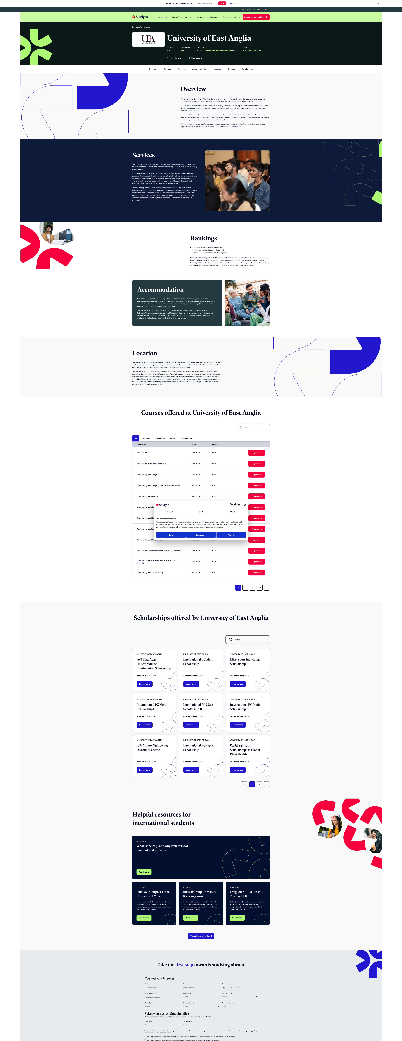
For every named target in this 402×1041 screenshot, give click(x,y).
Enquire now (257, 453)
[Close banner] (245, 505)
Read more (144, 872)
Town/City (187, 1022)
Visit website (196, 58)
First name (149, 984)
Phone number (227, 984)
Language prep (202, 17)
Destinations (162, 17)
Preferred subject (190, 1003)
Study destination (229, 1003)
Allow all (231, 535)
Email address (150, 993)
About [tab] (232, 512)
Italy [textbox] (146, 1025)
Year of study (150, 1003)
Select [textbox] (186, 997)
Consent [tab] (169, 512)
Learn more (144, 684)
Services (188, 17)
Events (225, 17)
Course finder (177, 17)
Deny (171, 535)
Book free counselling (254, 17)
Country (148, 1022)
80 (260, 588)
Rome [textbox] (185, 1025)
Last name (187, 984)
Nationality (187, 993)
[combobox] (225, 988)
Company (234, 17)
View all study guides (200, 936)
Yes (222, 3)
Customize (200, 535)
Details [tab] (201, 512)
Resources (214, 17)
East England (176, 58)
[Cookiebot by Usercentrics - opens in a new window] (231, 504)
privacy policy (251, 1031)
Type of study (227, 993)
